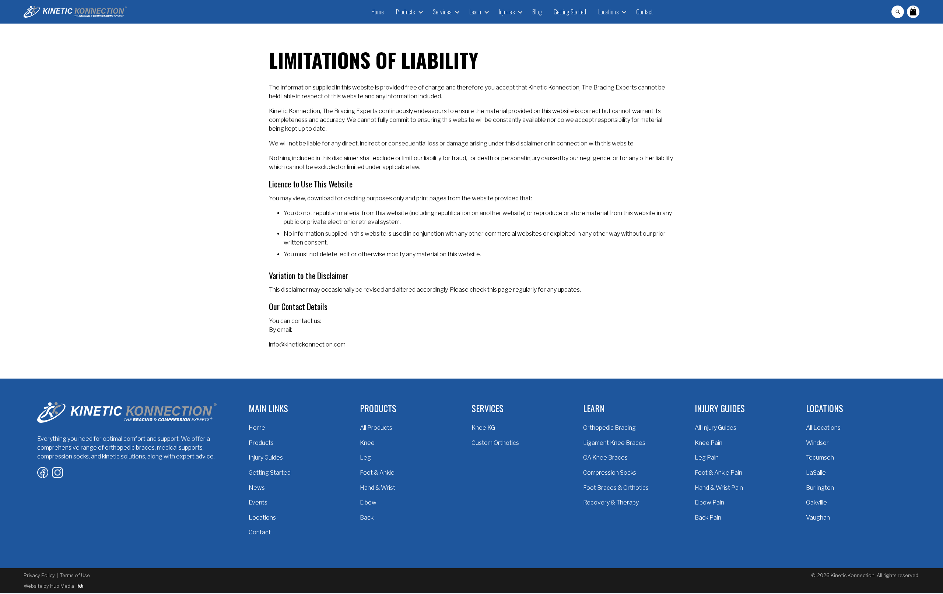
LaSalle (816, 472)
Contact (644, 11)
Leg (365, 457)
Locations (262, 517)
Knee (367, 442)
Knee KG (483, 427)
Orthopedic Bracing (609, 427)
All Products (376, 427)
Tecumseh (820, 457)
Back (367, 517)
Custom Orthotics (495, 442)
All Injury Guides (715, 427)
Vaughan (818, 517)
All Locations (823, 427)
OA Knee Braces (605, 457)
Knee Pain (708, 442)
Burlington (820, 487)
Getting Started (570, 11)
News (257, 487)
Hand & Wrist (377, 487)
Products (261, 442)
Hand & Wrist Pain (719, 487)
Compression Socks (609, 472)
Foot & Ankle (377, 472)
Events (258, 502)
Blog (537, 11)
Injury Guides (266, 457)
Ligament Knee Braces (614, 442)
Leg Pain (707, 457)
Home (377, 11)
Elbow (368, 502)
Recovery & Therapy (611, 502)
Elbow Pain (709, 502)
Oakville (816, 502)
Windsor (817, 442)
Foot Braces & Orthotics (616, 487)
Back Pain (708, 517)
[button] (408, 12)
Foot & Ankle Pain (718, 472)
